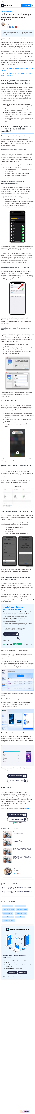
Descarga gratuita (16, 776)
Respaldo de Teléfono (7, 906)
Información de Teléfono (21, 913)
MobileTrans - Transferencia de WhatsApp (14, 957)
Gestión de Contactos (22, 909)
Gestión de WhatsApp (20, 906)
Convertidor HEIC (20, 916)
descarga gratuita (10, 634)
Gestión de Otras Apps (8, 916)
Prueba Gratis (26, 5)
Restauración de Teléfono (8, 909)
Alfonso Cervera (13, 24)
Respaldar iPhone (7, 11)
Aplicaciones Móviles (7, 913)
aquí (27, 808)
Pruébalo (13, 972)
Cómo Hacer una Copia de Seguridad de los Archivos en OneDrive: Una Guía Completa (17, 888)
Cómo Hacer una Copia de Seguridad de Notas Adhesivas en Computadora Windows (17, 892)
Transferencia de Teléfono (8, 920)
